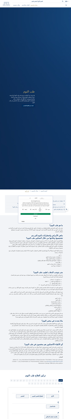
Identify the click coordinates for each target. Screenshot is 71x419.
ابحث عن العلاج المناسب (28, 105)
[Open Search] (62, 1)
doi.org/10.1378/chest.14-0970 (55, 361)
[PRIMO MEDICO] (6, 4)
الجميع (60, 380)
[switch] (36, 209)
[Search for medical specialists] (66, 209)
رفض (35, 218)
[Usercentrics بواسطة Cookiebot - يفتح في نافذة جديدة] (24, 221)
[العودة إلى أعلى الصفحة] (66, 416)
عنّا (66, 5)
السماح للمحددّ (35, 216)
